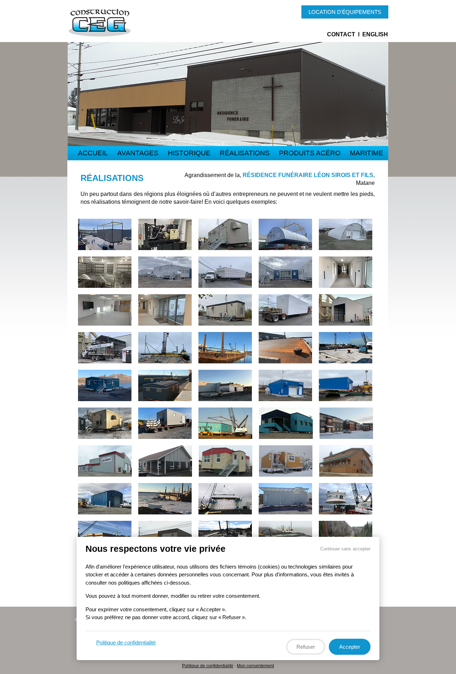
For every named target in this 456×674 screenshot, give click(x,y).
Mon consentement (255, 665)
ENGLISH (375, 34)
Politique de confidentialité (207, 665)
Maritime (366, 153)
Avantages (138, 153)
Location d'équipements (345, 12)
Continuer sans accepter (345, 548)
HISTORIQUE (189, 153)
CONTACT (341, 34)
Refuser (305, 646)
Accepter (349, 646)
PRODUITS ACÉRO (310, 153)
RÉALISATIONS (245, 153)
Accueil (93, 153)
